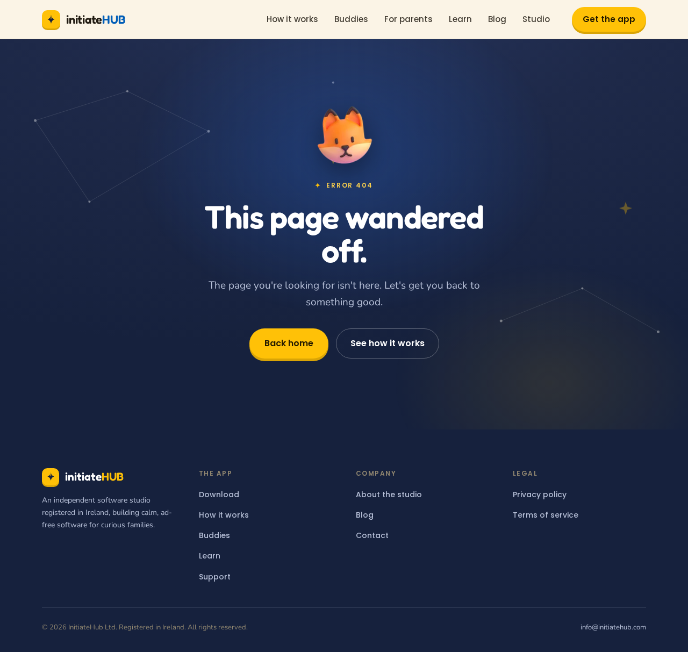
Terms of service (545, 515)
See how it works (387, 343)
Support (215, 576)
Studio (536, 19)
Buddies (351, 19)
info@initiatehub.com (613, 627)
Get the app (609, 19)
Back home (288, 343)
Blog (497, 19)
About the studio (389, 494)
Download (219, 494)
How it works (292, 19)
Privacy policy (540, 494)
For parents (408, 19)
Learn (460, 19)
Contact (372, 535)
